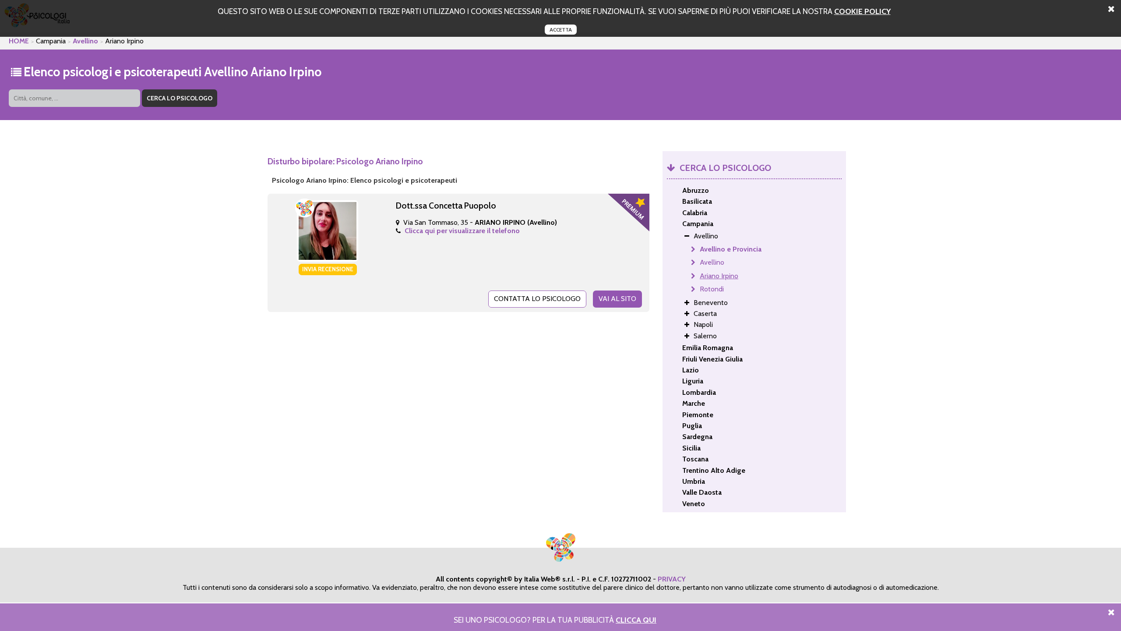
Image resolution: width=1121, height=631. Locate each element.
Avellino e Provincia (730, 249)
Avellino (85, 41)
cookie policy (862, 11)
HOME (19, 41)
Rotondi (712, 289)
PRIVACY (672, 579)
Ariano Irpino (719, 276)
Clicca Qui (636, 619)
